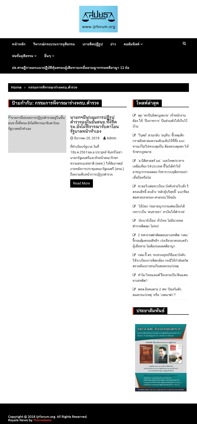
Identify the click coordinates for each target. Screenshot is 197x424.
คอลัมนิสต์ (131, 44)
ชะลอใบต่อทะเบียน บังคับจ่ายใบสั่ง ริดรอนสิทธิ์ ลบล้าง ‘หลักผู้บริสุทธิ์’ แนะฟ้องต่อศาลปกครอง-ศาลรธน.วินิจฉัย (161, 191)
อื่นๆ (47, 56)
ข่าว (113, 44)
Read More (81, 183)
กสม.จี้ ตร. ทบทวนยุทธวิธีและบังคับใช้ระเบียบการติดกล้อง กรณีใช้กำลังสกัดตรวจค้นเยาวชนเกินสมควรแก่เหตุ (160, 260)
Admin (111, 138)
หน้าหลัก (19, 44)
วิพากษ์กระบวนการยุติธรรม (54, 44)
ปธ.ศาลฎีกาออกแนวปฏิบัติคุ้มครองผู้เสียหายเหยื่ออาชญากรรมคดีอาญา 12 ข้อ (70, 67)
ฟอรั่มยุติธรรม (22, 56)
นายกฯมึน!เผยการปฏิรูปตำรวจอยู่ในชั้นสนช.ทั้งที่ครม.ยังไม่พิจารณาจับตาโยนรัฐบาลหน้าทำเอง (94, 124)
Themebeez (42, 420)
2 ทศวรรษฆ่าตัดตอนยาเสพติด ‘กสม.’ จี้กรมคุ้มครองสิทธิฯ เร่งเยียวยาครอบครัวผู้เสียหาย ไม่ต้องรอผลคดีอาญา (161, 240)
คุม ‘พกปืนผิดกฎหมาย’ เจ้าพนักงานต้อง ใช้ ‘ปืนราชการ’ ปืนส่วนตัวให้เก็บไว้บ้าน (160, 121)
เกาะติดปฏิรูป (93, 44)
